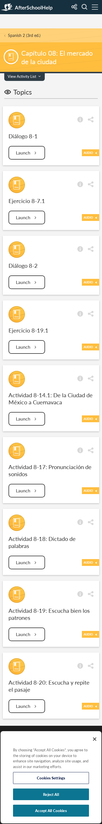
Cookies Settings (51, 778)
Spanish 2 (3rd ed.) (24, 35)
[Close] (94, 739)
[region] (51, 777)
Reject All (51, 794)
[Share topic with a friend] (90, 119)
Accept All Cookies (51, 810)
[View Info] (80, 119)
